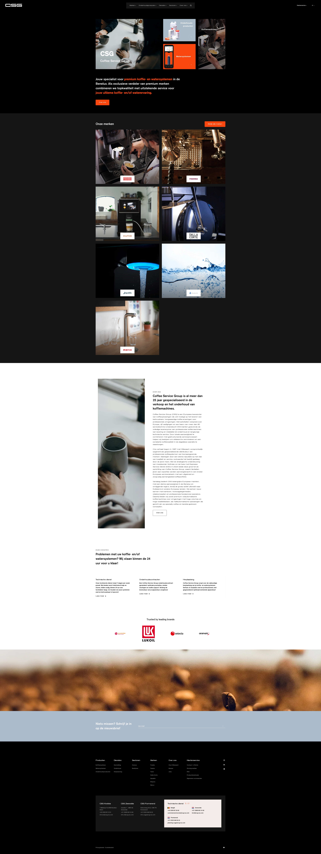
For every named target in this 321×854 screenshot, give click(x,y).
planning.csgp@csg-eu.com (176, 822)
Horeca (134, 765)
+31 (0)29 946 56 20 (147, 812)
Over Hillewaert (173, 765)
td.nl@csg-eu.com (197, 813)
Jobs (170, 771)
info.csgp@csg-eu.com (148, 814)
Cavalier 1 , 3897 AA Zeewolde (127, 808)
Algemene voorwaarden (194, 778)
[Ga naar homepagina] (13, 5)
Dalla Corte (153, 775)
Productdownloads (193, 775)
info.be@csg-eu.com (106, 814)
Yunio (152, 771)
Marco (152, 785)
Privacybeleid (100, 847)
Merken (132, 5)
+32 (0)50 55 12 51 (105, 812)
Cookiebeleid (109, 847)
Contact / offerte (192, 765)
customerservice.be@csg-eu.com (178, 813)
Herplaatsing (118, 771)
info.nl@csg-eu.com (127, 814)
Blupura (152, 781)
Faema (152, 768)
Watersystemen (101, 768)
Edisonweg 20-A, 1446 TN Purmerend (148, 808)
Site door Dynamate (224, 847)
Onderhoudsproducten (147, 5)
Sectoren (172, 5)
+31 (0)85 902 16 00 (127, 812)
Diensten (162, 5)
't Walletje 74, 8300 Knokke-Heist (108, 808)
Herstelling (117, 765)
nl (312, 5)
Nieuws (171, 768)
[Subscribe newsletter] (223, 726)
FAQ (188, 771)
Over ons (183, 5)
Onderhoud (117, 768)
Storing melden (192, 768)
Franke (152, 765)
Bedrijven (135, 768)
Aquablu (152, 778)
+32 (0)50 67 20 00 (173, 810)
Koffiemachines (101, 765)
